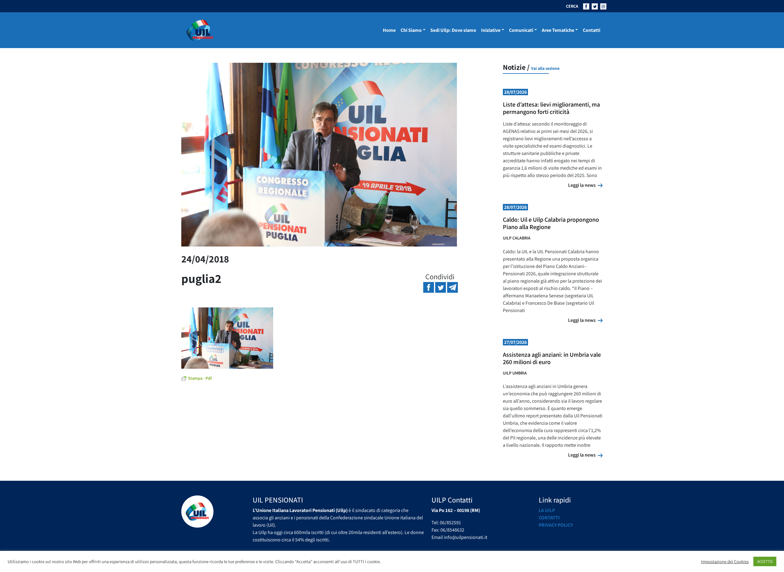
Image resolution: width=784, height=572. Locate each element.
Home (389, 30)
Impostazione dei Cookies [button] (725, 561)
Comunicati (521, 30)
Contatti (591, 30)
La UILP (547, 510)
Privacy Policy (556, 525)
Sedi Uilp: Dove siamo (453, 30)
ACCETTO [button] (765, 561)
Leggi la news (585, 185)
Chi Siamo (411, 30)
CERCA (572, 6)
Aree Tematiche (558, 30)
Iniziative (490, 30)
